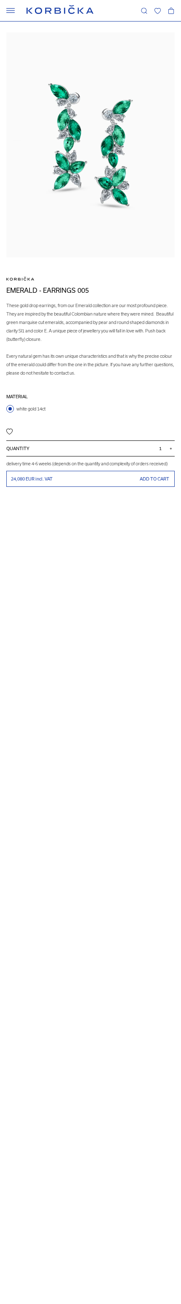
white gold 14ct (30, 408)
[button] (157, 10)
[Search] (144, 10)
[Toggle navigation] (10, 10)
